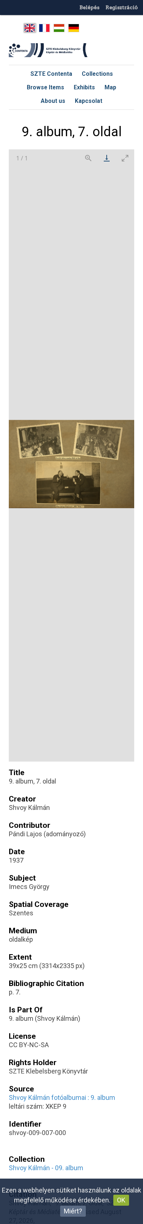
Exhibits (84, 87)
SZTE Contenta (51, 73)
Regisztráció (122, 7)
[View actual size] (88, 158)
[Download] (107, 158)
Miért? (73, 1211)
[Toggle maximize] (125, 158)
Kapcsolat (88, 100)
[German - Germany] (73, 28)
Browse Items (45, 87)
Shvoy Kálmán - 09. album (46, 1168)
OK (121, 1200)
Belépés (89, 7)
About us (53, 100)
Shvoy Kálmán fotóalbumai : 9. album (62, 1097)
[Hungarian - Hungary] (59, 28)
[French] (44, 28)
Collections (97, 73)
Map (110, 87)
